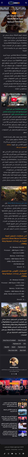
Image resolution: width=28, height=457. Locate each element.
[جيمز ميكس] (14, 3)
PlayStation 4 (16, 344)
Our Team (20, 449)
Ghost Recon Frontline (9, 340)
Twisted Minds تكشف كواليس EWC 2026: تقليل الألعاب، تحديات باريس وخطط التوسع (9, 404)
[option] (14, 386)
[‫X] (14, 374)
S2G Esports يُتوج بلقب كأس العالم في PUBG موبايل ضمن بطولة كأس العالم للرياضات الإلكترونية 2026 (14, 388)
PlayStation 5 (21, 347)
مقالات (11, 9)
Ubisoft (6, 347)
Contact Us (7, 449)
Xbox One (22, 350)
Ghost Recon (21, 340)
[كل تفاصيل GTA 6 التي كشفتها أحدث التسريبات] (22, 412)
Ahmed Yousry (14, 367)
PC (24, 344)
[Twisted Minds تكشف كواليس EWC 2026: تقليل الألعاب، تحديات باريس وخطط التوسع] (22, 405)
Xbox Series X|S (12, 350)
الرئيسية (15, 9)
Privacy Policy (14, 449)
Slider (13, 347)
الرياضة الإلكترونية (14, 383)
